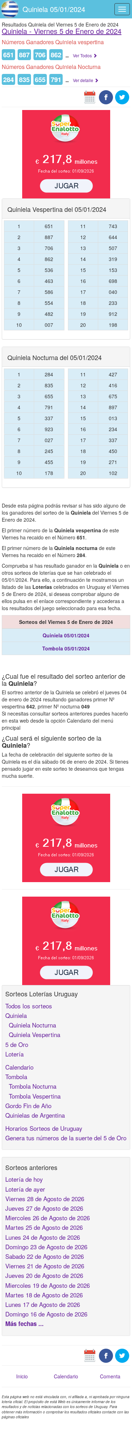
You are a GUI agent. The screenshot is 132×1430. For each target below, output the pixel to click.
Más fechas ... (24, 1323)
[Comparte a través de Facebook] (106, 96)
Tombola (16, 1076)
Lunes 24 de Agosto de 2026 (42, 1237)
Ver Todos (83, 55)
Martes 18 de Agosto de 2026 (44, 1294)
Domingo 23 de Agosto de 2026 (46, 1246)
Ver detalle (83, 80)
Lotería (14, 1053)
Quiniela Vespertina (32, 1034)
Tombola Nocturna (30, 1086)
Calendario (19, 1067)
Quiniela (16, 1015)
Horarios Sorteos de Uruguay (43, 1128)
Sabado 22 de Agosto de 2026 (44, 1256)
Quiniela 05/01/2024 (54, 9)
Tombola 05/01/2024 (66, 648)
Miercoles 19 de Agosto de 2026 (47, 1285)
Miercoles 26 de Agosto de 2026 (47, 1217)
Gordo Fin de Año (28, 1105)
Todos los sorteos (28, 1005)
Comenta (110, 1376)
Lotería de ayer (25, 1189)
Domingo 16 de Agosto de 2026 (46, 1313)
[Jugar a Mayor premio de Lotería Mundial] (66, 153)
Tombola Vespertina (33, 1096)
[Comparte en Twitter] (122, 96)
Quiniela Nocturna (30, 1024)
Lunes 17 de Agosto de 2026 (42, 1304)
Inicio (22, 1376)
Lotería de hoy (24, 1179)
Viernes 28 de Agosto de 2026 (44, 1198)
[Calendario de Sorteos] (89, 96)
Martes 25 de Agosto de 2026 (44, 1227)
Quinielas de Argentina (35, 1115)
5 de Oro (16, 1044)
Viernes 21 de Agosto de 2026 (44, 1265)
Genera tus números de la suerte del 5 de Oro (65, 1137)
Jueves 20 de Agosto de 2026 (44, 1275)
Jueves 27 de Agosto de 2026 (44, 1208)
